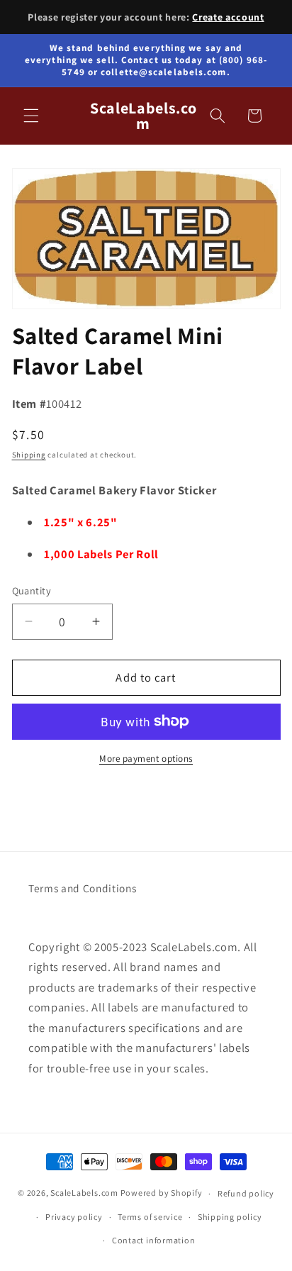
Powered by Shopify (161, 1193)
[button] (31, 116)
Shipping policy (230, 1216)
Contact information (154, 1240)
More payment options (146, 759)
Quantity (32, 590)
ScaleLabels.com (84, 1193)
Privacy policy (74, 1216)
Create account (228, 17)
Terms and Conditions (82, 888)
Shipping (29, 455)
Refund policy (246, 1193)
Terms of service (150, 1216)
